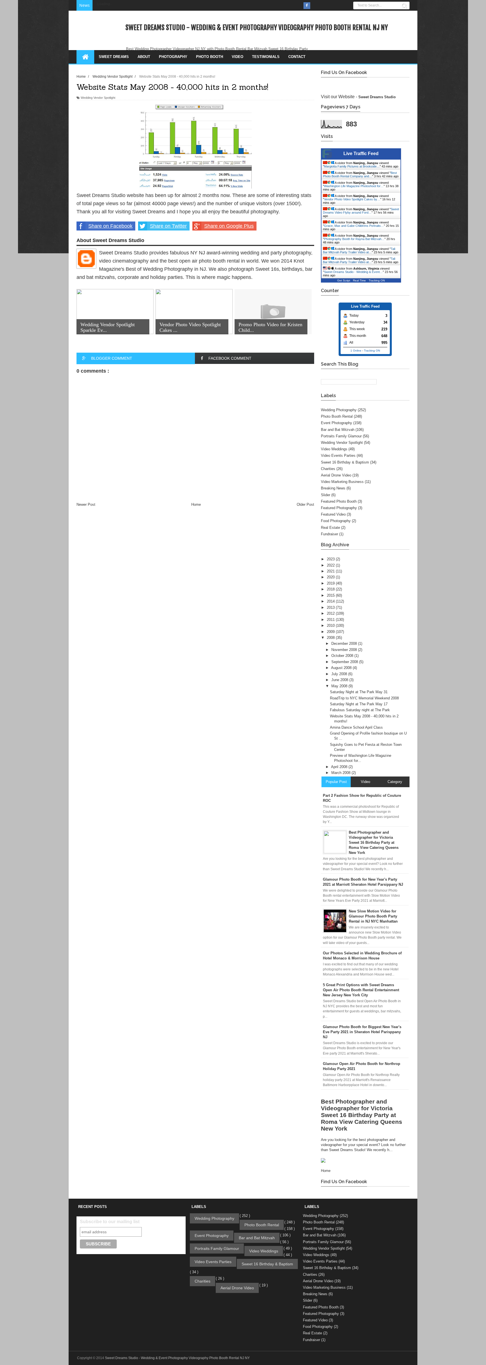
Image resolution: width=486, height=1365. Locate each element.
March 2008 (341, 773)
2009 (331, 632)
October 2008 (342, 656)
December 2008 (344, 643)
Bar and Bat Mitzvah (337, 430)
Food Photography (336, 521)
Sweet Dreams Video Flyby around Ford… (361, 210)
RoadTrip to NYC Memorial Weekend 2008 (364, 698)
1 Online (355, 350)
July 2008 (339, 674)
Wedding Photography (339, 410)
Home (196, 504)
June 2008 (340, 680)
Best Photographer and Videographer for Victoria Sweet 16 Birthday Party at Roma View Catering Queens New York (361, 1115)
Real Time (359, 280)
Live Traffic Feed (361, 153)
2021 (331, 571)
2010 (331, 625)
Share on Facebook (110, 226)
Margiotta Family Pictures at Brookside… (352, 166)
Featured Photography (339, 508)
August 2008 (342, 668)
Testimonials (266, 57)
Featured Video (333, 514)
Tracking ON (377, 280)
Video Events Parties (338, 455)
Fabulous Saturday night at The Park (360, 710)
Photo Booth (209, 57)
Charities (328, 469)
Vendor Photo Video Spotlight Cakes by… (352, 199)
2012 (331, 613)
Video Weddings (334, 449)
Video (237, 57)
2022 (331, 565)
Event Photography (336, 423)
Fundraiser (329, 534)
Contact (296, 57)
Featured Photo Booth (339, 501)
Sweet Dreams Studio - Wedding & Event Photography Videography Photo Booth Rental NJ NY (256, 27)
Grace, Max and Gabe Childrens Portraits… (354, 225)
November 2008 (344, 650)
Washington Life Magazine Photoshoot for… (354, 186)
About (144, 57)
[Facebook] (306, 5)
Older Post (305, 504)
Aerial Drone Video (336, 475)
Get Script (343, 280)
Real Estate (330, 527)
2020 (331, 577)
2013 (331, 607)
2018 (331, 589)
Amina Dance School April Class (356, 727)
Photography (173, 57)
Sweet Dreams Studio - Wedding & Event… (353, 272)
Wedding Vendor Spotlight (98, 97)
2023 (331, 559)
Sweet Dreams (114, 57)
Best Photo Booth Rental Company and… (360, 174)
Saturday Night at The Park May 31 (359, 692)
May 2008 (339, 686)
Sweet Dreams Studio (377, 97)
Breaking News (333, 488)
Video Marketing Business (342, 482)
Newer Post (85, 504)
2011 (331, 619)
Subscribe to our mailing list (110, 1221)
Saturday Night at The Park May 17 (359, 704)
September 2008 (345, 662)
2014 (331, 601)
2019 (331, 583)
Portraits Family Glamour (341, 436)
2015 (331, 595)
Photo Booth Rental (337, 416)
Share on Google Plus (229, 226)
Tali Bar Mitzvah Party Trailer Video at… (359, 250)
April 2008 (339, 767)
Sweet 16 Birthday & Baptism (345, 462)
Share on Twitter (168, 226)
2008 (331, 637)
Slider (325, 495)
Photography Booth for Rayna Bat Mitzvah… (354, 239)
